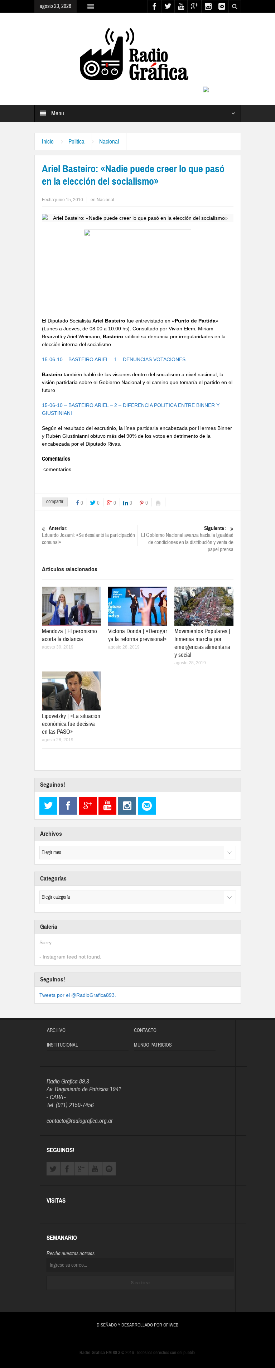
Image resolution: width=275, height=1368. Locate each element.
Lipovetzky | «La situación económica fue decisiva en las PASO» (71, 724)
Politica (76, 141)
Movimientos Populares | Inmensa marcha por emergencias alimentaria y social (202, 643)
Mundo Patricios (153, 1045)
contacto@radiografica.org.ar (80, 1121)
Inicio (48, 141)
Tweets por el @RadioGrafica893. (77, 995)
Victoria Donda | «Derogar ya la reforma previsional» (137, 635)
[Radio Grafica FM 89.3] (137, 55)
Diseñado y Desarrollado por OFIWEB (137, 1325)
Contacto (145, 1030)
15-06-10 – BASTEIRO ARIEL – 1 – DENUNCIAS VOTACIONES (113, 359)
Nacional (109, 141)
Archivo (56, 1030)
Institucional (62, 1045)
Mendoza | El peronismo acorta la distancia (69, 635)
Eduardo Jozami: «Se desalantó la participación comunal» (88, 535)
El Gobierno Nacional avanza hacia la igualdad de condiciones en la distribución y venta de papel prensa (187, 539)
